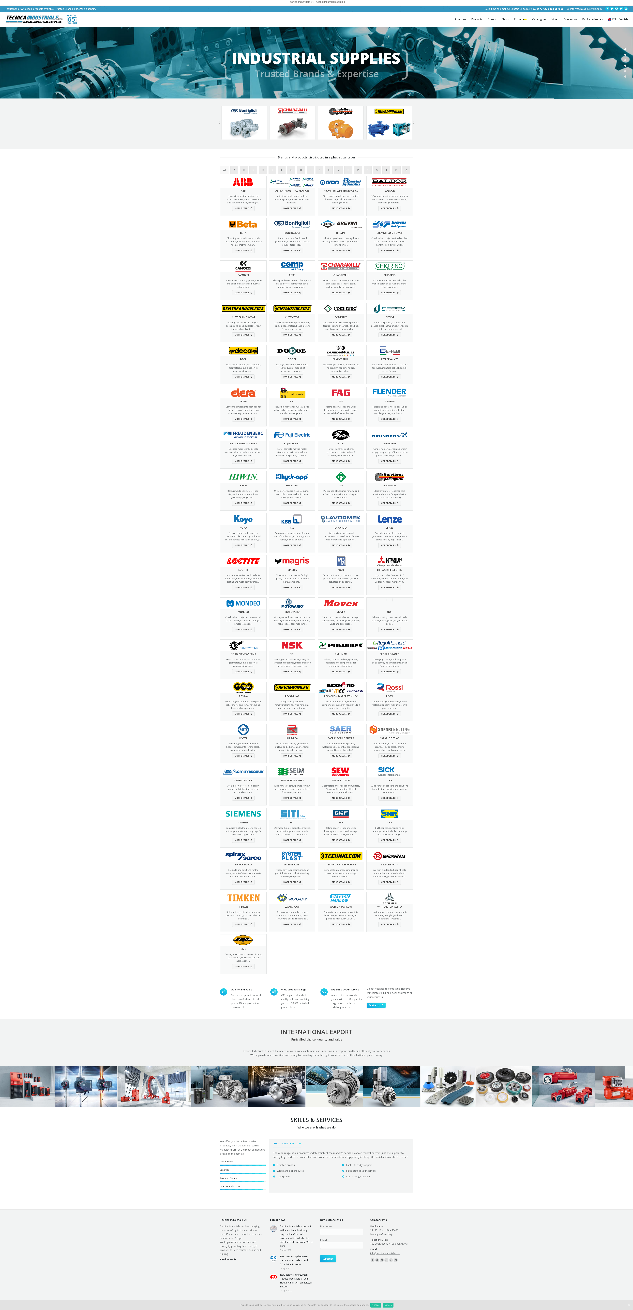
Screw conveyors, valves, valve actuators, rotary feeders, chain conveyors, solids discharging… (292, 915)
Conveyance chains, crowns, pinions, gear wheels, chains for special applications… (243, 957)
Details (388, 1305)
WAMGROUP (292, 906)
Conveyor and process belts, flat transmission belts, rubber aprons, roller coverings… (389, 283)
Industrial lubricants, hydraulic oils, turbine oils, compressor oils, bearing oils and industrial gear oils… (292, 410)
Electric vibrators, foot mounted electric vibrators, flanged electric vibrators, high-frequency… (389, 494)
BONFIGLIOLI (292, 232)
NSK (292, 654)
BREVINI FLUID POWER (390, 232)
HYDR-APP (292, 485)
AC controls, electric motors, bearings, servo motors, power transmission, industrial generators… (389, 199)
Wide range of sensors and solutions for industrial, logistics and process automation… (389, 789)
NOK (389, 611)
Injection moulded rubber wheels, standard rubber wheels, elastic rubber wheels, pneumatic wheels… (389, 873)
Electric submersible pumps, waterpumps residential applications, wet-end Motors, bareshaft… (340, 747)
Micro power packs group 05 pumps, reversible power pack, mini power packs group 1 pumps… (292, 494)
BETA (243, 232)
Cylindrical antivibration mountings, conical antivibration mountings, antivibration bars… (340, 873)
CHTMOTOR (292, 317)
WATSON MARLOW (341, 906)
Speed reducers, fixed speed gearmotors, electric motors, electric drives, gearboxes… (292, 241)
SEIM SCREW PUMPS (292, 780)
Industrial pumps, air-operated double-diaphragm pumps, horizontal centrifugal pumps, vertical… (389, 326)
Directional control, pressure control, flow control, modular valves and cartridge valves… (341, 199)
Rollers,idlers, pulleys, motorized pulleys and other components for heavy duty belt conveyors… (292, 747)
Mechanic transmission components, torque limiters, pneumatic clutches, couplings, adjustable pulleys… (341, 326)
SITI (292, 822)
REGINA (243, 696)
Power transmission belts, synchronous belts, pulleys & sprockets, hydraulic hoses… (340, 452)
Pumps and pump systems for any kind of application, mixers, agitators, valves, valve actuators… (292, 536)
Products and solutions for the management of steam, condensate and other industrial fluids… (243, 873)
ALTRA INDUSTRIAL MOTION (292, 190)
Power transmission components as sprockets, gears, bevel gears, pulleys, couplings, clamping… (341, 283)
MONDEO (243, 611)
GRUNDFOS (389, 443)
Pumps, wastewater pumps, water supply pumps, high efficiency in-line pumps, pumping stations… (390, 452)
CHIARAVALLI (340, 275)
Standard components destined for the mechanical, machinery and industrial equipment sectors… (243, 410)
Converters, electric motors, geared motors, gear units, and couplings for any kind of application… (243, 831)
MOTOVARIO (292, 611)
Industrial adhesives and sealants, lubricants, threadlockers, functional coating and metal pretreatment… (243, 578)
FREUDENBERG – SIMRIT (243, 443)
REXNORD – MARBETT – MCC (341, 696)
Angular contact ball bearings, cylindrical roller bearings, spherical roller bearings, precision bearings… (243, 536)
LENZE (389, 527)
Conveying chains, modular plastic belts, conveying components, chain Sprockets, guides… (389, 662)
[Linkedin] (621, 9)
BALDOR (390, 190)
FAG (340, 401)
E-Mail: (323, 1240)
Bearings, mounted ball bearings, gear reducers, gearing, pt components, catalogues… (292, 368)
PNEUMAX (341, 654)
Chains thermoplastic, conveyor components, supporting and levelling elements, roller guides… (341, 705)
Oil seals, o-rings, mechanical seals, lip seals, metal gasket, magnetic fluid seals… (389, 620)
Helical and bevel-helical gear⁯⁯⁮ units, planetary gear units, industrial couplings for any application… (389, 410)
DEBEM (390, 317)
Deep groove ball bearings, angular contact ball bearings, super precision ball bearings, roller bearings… (292, 662)
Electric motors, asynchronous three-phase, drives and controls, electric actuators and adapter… (341, 578)
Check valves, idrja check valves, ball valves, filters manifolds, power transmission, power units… (389, 241)
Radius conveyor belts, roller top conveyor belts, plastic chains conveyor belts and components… (390, 747)
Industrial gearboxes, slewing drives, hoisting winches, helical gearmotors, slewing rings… (340, 241)
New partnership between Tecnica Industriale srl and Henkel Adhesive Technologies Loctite (296, 1280)
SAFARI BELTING (389, 738)
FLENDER (389, 401)
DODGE (292, 359)
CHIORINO (390, 275)
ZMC (243, 948)
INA (341, 485)
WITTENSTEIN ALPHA (389, 906)
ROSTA (243, 738)
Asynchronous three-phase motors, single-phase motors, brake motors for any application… (292, 326)
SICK (389, 780)
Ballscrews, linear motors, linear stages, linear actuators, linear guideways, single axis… (243, 494)
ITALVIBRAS (389, 485)
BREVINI (340, 232)
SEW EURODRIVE (340, 780)
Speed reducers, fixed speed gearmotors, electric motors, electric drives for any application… (389, 536)
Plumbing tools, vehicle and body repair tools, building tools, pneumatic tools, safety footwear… (243, 241)
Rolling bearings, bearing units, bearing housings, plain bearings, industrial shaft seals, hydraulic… (341, 410)
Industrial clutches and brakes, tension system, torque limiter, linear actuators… (292, 199)
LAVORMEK (340, 527)
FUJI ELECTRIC (292, 443)
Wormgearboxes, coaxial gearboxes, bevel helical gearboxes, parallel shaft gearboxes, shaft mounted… (292, 831)
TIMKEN (243, 906)
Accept (376, 1305)
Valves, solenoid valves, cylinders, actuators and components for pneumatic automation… (341, 662)
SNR (389, 822)
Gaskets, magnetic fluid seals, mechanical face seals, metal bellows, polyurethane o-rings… (243, 452)
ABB (243, 190)
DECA (243, 359)
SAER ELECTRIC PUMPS (341, 738)
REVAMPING (292, 696)
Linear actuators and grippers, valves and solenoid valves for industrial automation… (243, 283)
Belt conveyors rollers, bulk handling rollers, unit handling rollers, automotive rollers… (341, 368)
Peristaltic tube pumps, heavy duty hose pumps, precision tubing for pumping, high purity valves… (341, 915)
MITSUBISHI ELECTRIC (389, 569)
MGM (341, 569)
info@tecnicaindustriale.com (586, 8)
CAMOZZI (243, 275)
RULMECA (292, 738)
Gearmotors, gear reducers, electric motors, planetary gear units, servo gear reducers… (389, 705)
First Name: (326, 1226)
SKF (341, 822)
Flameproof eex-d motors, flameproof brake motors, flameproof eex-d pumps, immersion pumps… (292, 283)
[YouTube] (616, 9)
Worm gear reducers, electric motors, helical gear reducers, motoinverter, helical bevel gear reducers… (292, 620)
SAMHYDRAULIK (243, 780)
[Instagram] (626, 9)
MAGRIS (292, 569)
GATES (341, 443)
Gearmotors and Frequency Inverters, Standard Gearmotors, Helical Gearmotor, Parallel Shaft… (341, 789)
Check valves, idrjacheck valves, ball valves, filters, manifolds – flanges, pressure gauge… (243, 620)
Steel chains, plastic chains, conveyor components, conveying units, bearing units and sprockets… (341, 620)
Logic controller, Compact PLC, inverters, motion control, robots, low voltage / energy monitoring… (389, 578)
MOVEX (341, 611)
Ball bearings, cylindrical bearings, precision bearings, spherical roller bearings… (243, 915)
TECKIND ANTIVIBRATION (341, 864)
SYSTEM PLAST (292, 864)
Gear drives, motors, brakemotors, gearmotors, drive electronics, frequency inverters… (243, 368)
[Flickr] (386, 1260)
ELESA (243, 401)
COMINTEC (341, 317)
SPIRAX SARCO (243, 864)
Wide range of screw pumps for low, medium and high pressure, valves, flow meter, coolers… (292, 789)
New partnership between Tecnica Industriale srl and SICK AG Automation (294, 1260)
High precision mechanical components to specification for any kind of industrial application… (341, 536)
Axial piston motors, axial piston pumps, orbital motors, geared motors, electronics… (243, 789)
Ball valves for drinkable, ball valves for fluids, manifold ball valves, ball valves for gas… (390, 368)
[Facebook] (607, 9)
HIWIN (243, 485)
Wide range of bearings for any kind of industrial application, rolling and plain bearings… (341, 494)
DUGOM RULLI (340, 359)
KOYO (243, 527)
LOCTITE (243, 569)
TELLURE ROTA (389, 864)
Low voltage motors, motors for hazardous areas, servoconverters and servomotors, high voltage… (243, 199)
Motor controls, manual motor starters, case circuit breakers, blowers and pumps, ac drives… (292, 452)
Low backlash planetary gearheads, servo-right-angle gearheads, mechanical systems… (389, 915)
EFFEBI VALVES (389, 359)
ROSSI (389, 696)
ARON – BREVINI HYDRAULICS (341, 190)
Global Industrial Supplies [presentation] (287, 1143)
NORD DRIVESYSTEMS (243, 654)
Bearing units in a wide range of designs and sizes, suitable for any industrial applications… (243, 326)
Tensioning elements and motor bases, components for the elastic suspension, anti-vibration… (243, 747)
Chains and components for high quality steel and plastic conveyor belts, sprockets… (292, 578)
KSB (292, 527)
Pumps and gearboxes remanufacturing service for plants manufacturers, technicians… (292, 705)
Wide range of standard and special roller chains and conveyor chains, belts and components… (243, 705)
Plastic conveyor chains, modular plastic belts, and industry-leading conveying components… (292, 873)
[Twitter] (612, 9)
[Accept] (629, 1305)
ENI (292, 401)
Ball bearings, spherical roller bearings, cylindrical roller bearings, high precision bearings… (389, 831)
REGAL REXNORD (389, 654)
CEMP (292, 275)
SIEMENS (243, 822)
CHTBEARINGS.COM (243, 317)
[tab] (287, 1144)
